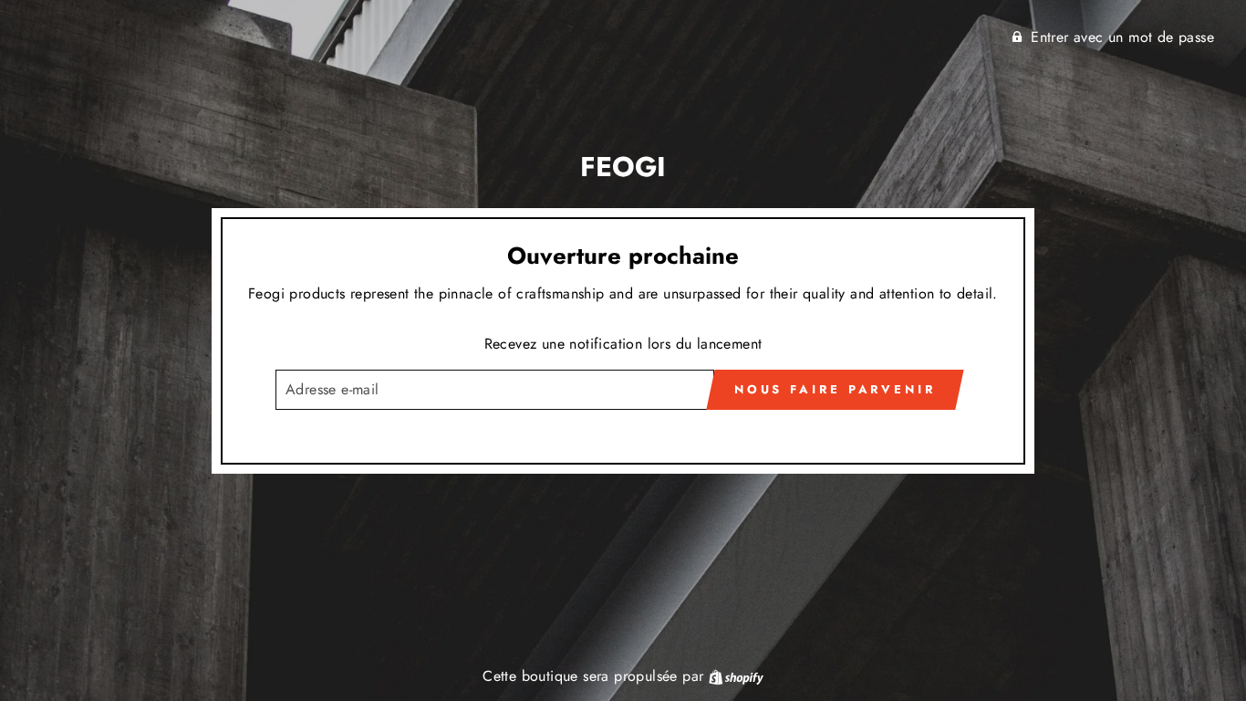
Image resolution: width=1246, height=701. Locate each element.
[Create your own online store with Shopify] (736, 675)
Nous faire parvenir (835, 389)
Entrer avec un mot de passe (1122, 36)
